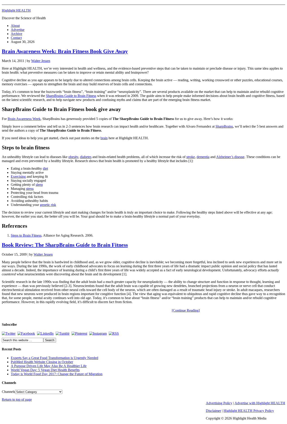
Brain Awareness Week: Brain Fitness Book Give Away (65, 51)
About (15, 26)
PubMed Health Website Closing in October (42, 362)
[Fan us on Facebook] (26, 333)
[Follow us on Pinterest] (79, 333)
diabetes (85, 157)
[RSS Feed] (114, 333)
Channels (8, 392)
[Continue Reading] (186, 310)
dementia (203, 157)
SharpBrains (224, 126)
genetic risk (48, 205)
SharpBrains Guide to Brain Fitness (71, 96)
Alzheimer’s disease (230, 157)
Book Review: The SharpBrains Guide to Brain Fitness (65, 245)
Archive (16, 34)
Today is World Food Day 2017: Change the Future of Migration (56, 374)
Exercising (18, 176)
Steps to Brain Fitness (26, 235)
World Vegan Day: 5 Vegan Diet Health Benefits (45, 370)
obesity (73, 157)
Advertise (17, 30)
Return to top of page (17, 399)
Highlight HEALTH (16, 10)
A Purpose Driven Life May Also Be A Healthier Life (49, 366)
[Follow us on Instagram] (98, 333)
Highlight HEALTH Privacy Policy (249, 411)
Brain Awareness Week (24, 119)
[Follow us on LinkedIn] (45, 333)
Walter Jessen (40, 61)
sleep (39, 184)
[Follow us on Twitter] (8, 333)
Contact (16, 38)
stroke (190, 157)
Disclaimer (213, 411)
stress (30, 189)
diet (45, 168)
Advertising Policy (219, 403)
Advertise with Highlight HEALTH (260, 403)
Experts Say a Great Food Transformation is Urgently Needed (54, 358)
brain (104, 138)
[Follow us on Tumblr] (63, 333)
